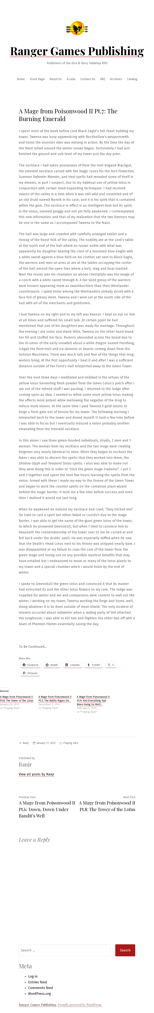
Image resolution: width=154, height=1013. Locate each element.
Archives (116, 79)
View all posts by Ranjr (36, 774)
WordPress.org (39, 994)
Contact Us (87, 79)
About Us (56, 79)
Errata (71, 79)
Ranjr (26, 743)
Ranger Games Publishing (77, 50)
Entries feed (37, 982)
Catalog (132, 79)
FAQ (102, 79)
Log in (33, 976)
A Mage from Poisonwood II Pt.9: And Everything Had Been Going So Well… (93, 700)
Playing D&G (70, 743)
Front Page (37, 79)
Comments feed (40, 988)
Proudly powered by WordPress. (80, 1005)
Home (21, 79)
